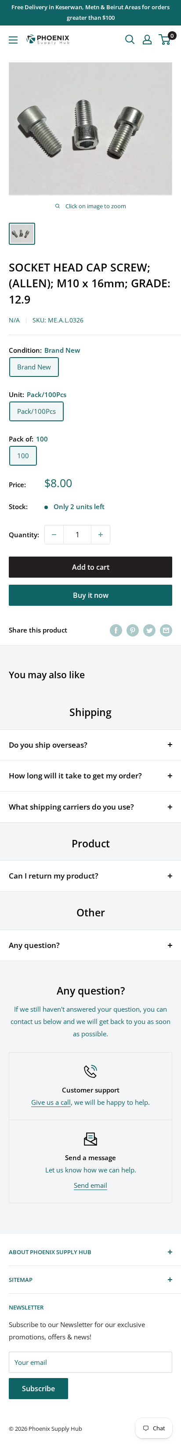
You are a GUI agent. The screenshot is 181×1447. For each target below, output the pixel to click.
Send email (90, 1185)
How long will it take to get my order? (75, 776)
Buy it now (91, 595)
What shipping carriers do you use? (71, 807)
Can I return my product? (53, 876)
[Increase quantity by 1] (100, 534)
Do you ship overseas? (48, 745)
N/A (14, 320)
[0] (164, 39)
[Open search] (130, 39)
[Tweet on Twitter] (149, 630)
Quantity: (24, 534)
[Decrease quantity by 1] (54, 534)
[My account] (147, 39)
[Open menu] (13, 39)
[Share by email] (166, 630)
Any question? (34, 945)
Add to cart (90, 567)
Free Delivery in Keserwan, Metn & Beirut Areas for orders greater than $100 (90, 12)
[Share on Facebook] (116, 630)
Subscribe (38, 1388)
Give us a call (51, 1102)
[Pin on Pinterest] (133, 630)
